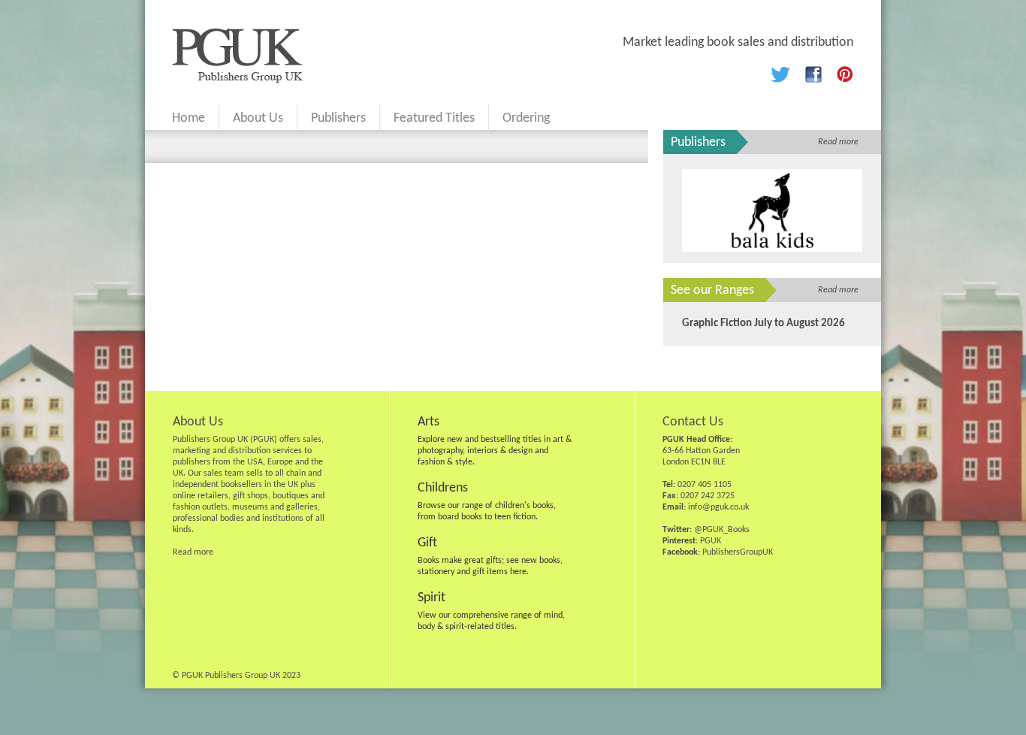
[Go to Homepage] (237, 80)
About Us (258, 118)
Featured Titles (434, 118)
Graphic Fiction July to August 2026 (763, 323)
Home (188, 118)
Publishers (338, 118)
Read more (838, 142)
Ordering (526, 118)
